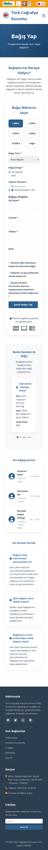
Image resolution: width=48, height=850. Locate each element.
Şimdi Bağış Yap (23, 304)
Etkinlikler (10, 752)
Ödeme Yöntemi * (18, 182)
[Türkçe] (38, 3)
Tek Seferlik (17, 172)
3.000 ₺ (15, 133)
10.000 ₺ (16, 143)
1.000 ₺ (15, 123)
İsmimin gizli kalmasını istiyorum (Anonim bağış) (22, 264)
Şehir (11, 248)
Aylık (13, 175)
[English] (42, 3)
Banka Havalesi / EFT (25, 189)
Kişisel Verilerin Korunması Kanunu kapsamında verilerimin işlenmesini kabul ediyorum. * (24, 289)
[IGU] (29, 4)
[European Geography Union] (18, 4)
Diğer (32, 143)
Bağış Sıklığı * (16, 167)
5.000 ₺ (32, 133)
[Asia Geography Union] (24, 4)
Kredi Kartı (20, 186)
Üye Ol (8, 757)
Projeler (9, 747)
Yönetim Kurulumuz (15, 742)
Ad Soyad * (14, 200)
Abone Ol (24, 827)
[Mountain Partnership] (9, 4)
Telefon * (13, 231)
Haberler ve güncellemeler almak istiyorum (24, 274)
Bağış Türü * (15, 153)
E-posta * (13, 217)
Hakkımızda (11, 737)
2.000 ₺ (32, 123)
